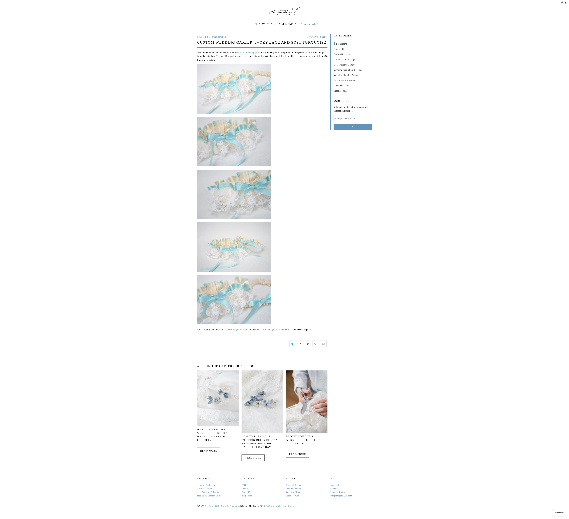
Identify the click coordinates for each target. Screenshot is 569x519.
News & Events (341, 85)
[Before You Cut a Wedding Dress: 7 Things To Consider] (306, 432)
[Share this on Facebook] (300, 344)
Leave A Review (338, 492)
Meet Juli (334, 485)
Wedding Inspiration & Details (348, 70)
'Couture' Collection (206, 485)
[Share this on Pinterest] (308, 344)
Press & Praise (340, 91)
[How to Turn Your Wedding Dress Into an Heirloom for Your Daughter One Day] (262, 432)
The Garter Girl (212, 506)
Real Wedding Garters (344, 64)
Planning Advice (293, 488)
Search (245, 488)
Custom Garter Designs (345, 59)
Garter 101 (339, 49)
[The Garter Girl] (284, 12)
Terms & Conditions (230, 506)
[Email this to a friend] (323, 344)
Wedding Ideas (293, 492)
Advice (310, 23)
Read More (208, 451)
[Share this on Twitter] (292, 344)
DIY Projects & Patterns (345, 80)
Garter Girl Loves (342, 54)
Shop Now (258, 23)
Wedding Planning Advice (346, 75)
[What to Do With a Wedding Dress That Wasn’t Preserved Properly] (218, 425)
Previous (313, 37)
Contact (334, 488)
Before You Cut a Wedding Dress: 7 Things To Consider (305, 440)
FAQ (244, 485)
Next (322, 37)
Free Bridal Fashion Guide (209, 496)
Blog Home (341, 44)
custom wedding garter (249, 52)
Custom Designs (285, 23)
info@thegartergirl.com (273, 329)
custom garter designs (238, 329)
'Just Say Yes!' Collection (208, 492)
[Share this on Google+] (316, 344)
